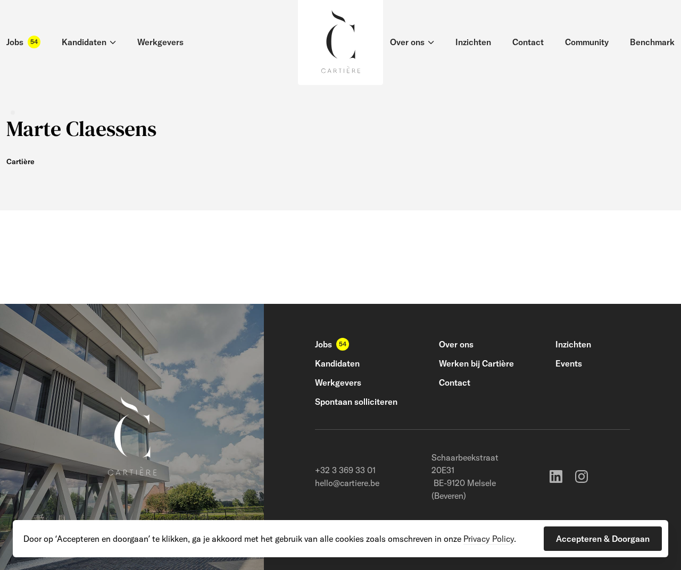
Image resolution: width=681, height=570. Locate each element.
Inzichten (573, 344)
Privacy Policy (488, 538)
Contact (454, 382)
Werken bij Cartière (476, 363)
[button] (603, 538)
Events (568, 363)
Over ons (456, 344)
